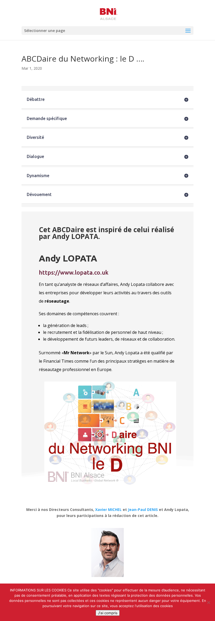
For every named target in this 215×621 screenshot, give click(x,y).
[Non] (208, 602)
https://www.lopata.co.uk (74, 272)
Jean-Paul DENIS (143, 509)
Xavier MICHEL (108, 509)
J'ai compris (107, 613)
